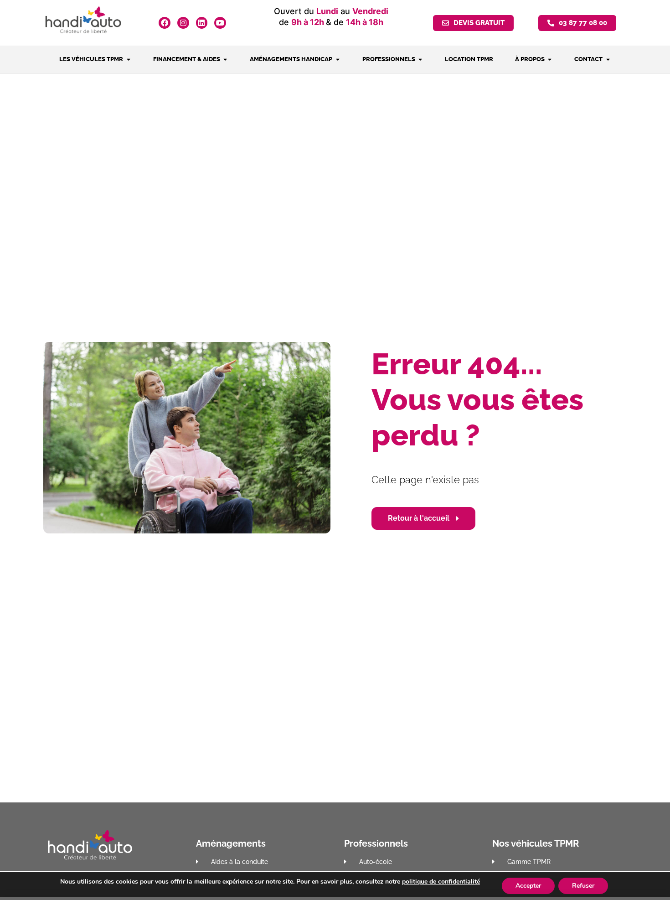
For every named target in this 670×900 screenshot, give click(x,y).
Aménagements (231, 843)
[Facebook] (164, 23)
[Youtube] (220, 23)
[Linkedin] (202, 23)
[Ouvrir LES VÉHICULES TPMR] (128, 59)
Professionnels (376, 843)
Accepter (528, 885)
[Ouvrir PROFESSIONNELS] (420, 59)
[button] (577, 23)
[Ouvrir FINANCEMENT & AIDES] (225, 59)
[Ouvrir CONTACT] (608, 59)
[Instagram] (183, 23)
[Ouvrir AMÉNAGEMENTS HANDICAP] (337, 59)
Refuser (583, 885)
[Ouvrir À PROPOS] (550, 59)
